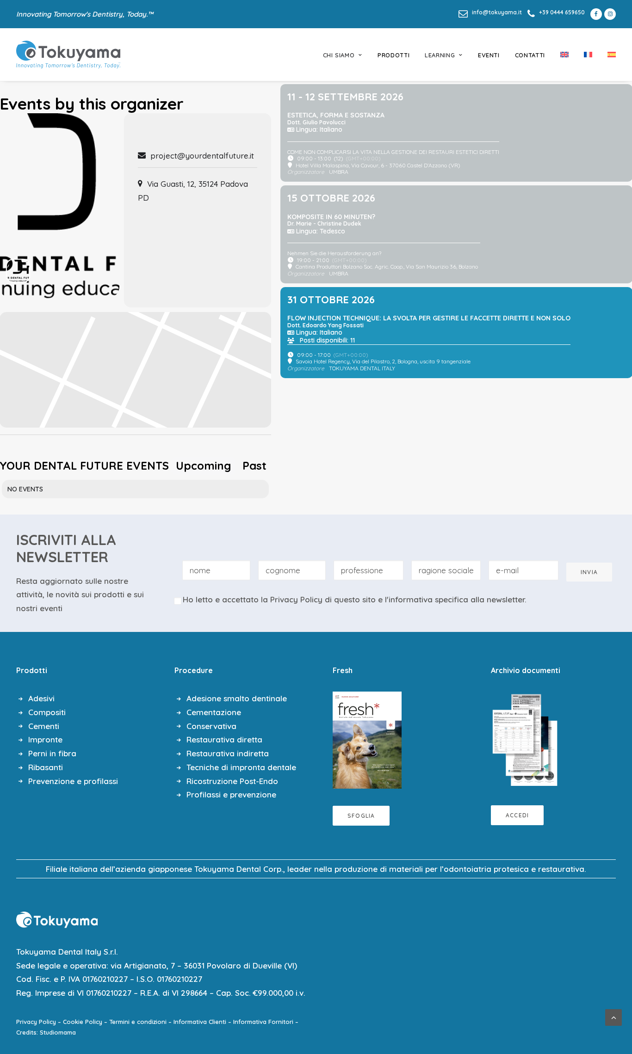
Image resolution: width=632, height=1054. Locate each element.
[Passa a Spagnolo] (608, 54)
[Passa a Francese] (588, 54)
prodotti (393, 55)
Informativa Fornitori (263, 1021)
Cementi (43, 726)
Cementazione (213, 712)
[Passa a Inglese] (564, 54)
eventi (489, 55)
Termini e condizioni (138, 1021)
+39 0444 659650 (562, 12)
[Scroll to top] (613, 1016)
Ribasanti (45, 767)
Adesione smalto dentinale (236, 698)
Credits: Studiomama (46, 1032)
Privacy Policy (296, 599)
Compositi (47, 712)
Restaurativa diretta (224, 739)
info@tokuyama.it (497, 12)
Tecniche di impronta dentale (241, 767)
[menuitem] (490, 12)
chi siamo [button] (339, 55)
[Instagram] (610, 14)
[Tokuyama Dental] (68, 54)
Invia (589, 572)
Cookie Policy (82, 1021)
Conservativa (211, 726)
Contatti (530, 55)
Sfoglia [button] (361, 815)
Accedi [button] (517, 815)
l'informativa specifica (426, 599)
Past (254, 465)
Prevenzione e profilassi (73, 781)
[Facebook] (594, 14)
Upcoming (203, 465)
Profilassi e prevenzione (231, 794)
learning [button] (440, 55)
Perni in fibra (52, 753)
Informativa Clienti (199, 1021)
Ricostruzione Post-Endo (232, 781)
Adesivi (41, 698)
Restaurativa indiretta (227, 753)
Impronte (45, 739)
